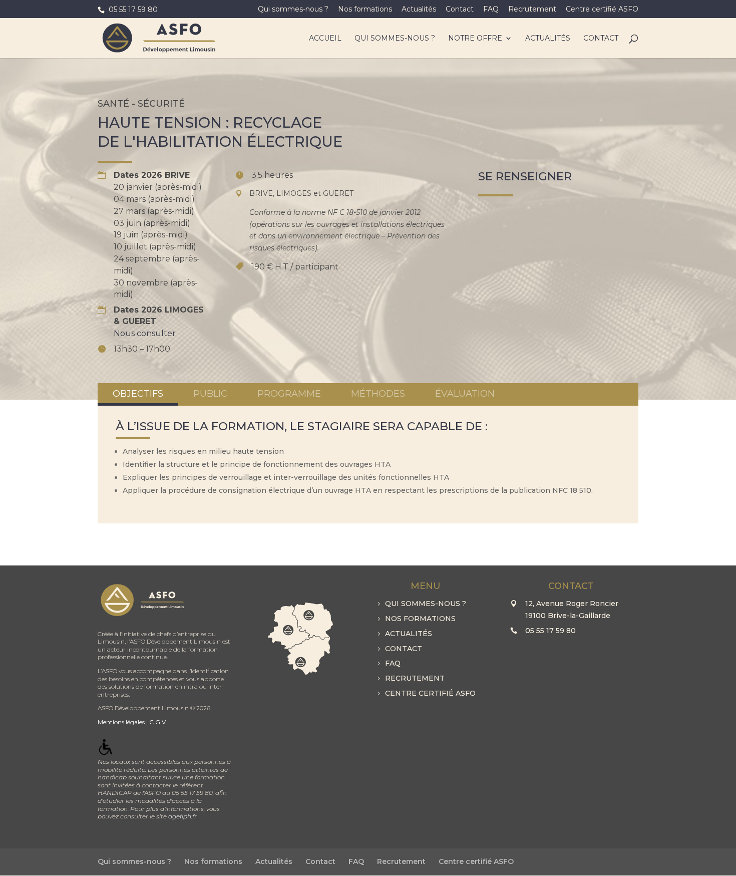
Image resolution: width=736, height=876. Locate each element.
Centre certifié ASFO (602, 10)
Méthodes (378, 393)
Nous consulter (145, 333)
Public (210, 393)
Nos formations (365, 10)
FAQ (491, 10)
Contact (460, 10)
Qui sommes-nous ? (293, 10)
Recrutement (532, 10)
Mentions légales (121, 722)
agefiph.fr (182, 816)
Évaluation (465, 393)
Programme (289, 393)
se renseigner (525, 176)
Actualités (419, 10)
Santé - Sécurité (141, 103)
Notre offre (475, 39)
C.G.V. (158, 722)
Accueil (325, 39)
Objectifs (138, 393)
